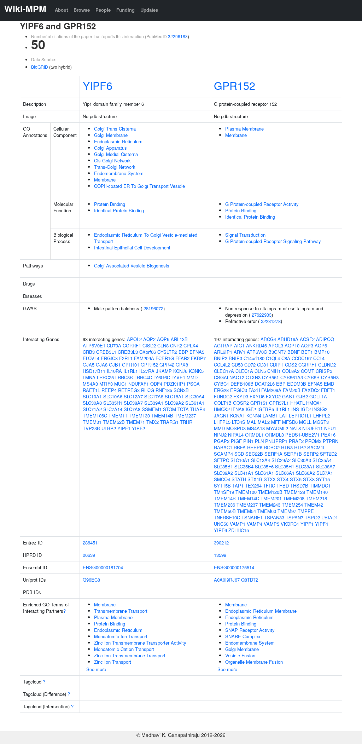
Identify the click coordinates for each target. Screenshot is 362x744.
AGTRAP (223, 345)
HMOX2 (222, 409)
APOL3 (275, 345)
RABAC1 (223, 447)
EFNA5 (196, 351)
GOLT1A (318, 396)
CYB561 (270, 377)
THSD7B (299, 485)
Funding (125, 9)
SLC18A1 (174, 396)
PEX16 (328, 434)
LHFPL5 (222, 422)
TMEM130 (139, 415)
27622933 (262, 314)
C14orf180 (254, 358)
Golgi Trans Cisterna (115, 128)
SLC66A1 (284, 472)
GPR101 (130, 364)
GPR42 (166, 364)
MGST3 (321, 422)
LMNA (89, 377)
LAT (283, 415)
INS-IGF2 (301, 409)
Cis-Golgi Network (112, 160)
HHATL (297, 402)
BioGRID (39, 67)
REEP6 (254, 447)
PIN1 (248, 441)
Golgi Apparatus (110, 147)
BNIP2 (220, 358)
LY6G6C (161, 377)
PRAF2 (296, 441)
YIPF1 (123, 428)
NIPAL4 (236, 434)
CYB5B (312, 377)
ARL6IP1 (223, 351)
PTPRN (330, 441)
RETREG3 (129, 390)
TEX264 (253, 485)
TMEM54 (246, 511)
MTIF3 (106, 383)
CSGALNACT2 (229, 377)
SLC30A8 (92, 402)
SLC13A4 (260, 460)
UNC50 (221, 523)
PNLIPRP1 (276, 441)
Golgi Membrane (111, 135)
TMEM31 (92, 422)
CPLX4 (190, 345)
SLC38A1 (305, 466)
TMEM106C (95, 415)
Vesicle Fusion (240, 655)
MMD (192, 377)
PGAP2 (221, 441)
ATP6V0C (257, 351)
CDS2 (291, 364)
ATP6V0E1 (94, 345)
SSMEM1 (152, 409)
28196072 (153, 308)
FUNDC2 (223, 396)
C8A (285, 358)
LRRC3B (124, 377)
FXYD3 (240, 396)
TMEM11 (118, 415)
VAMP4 (254, 523)
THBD (282, 485)
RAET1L (91, 390)
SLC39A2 (174, 402)
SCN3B (181, 390)
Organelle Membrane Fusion (254, 661)
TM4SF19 (224, 492)
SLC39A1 (153, 402)
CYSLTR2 (167, 351)
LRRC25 (105, 377)
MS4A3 (90, 383)
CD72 (250, 364)
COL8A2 (290, 371)
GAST (288, 396)
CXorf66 (147, 351)
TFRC (269, 485)
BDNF (293, 351)
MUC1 (120, 383)
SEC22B (254, 453)
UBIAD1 (329, 517)
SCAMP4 (223, 453)
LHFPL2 (321, 415)
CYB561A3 (291, 377)
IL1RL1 (130, 371)
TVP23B (91, 428)
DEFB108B (241, 383)
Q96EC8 (91, 579)
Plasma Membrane (244, 128)
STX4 (282, 479)
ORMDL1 (254, 434)
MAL (251, 422)
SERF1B (293, 453)
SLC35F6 (264, 466)
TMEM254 (292, 504)
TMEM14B (162, 415)
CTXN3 (253, 377)
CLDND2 (327, 364)
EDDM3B (296, 383)
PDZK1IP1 (175, 383)
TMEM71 (135, 422)
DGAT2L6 (265, 383)
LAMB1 (270, 415)
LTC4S (238, 422)
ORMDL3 (274, 434)
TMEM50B (225, 511)
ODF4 (156, 383)
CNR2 (176, 345)
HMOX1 (314, 402)
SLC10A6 (112, 396)
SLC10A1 (92, 396)
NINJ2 (220, 434)
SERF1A (273, 453)
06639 (89, 555)
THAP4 (197, 409)
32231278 (271, 321)
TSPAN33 (274, 517)
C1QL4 (273, 358)
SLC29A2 (281, 460)
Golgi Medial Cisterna (116, 154)
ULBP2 (108, 428)
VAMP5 (271, 523)
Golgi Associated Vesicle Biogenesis (131, 265)
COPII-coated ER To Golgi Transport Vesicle (139, 186)
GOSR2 (241, 402)
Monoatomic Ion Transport (120, 636)
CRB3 (89, 351)
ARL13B (179, 339)
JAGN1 (221, 415)
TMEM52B (114, 422)
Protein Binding (109, 204)
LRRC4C (143, 377)
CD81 (262, 364)
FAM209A (144, 358)
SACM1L (316, 447)
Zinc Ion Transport (112, 661)
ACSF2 (307, 339)
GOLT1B (223, 402)
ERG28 (221, 390)
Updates (149, 9)
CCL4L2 (222, 364)
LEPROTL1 (300, 415)
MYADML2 (277, 428)
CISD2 (149, 345)
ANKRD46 (256, 345)
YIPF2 (138, 428)
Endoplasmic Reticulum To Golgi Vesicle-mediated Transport (145, 237)
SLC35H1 (112, 402)
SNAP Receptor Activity (250, 630)
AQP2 (149, 339)
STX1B (254, 479)
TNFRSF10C (227, 517)
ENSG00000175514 (234, 567)
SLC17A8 (153, 396)
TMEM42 (313, 504)
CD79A (114, 345)
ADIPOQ (325, 339)
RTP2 (300, 447)
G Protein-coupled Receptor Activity (262, 204)
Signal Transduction (245, 234)
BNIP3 (235, 358)
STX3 (269, 479)
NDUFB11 (312, 428)
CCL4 (319, 358)
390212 (221, 542)
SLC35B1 (223, 466)
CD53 (237, 364)
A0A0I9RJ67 (227, 579)
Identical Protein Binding (119, 210)
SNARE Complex (243, 636)
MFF (276, 422)
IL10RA (114, 371)
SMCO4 (222, 479)
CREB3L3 (128, 351)
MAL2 (264, 422)
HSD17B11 (94, 371)
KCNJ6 (180, 371)
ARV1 (239, 351)
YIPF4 (321, 523)
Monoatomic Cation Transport (124, 649)
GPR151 (259, 402)
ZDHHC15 (238, 530)
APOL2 (134, 339)
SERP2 (311, 453)
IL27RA (146, 371)
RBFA (240, 447)
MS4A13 (256, 428)
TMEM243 (269, 504)
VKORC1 (290, 523)
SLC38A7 (133, 402)
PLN (259, 441)
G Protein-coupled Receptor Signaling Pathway (273, 241)
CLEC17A (224, 371)
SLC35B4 (243, 466)
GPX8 (182, 364)
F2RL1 (126, 358)
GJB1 (115, 364)
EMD (329, 383)
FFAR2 (182, 358)
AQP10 (292, 345)
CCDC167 (302, 358)
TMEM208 (293, 498)
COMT (307, 371)
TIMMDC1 (320, 485)
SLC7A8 (132, 409)
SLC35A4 (322, 460)
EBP (183, 351)
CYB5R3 (330, 377)
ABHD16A (288, 339)
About (61, 9)
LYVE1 (178, 377)
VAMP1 (237, 523)
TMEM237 (185, 415)
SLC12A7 (133, 396)
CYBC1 (221, 383)
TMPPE (306, 511)
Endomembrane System (119, 173)
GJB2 (302, 396)
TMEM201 (271, 498)
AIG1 (239, 345)
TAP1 (238, 485)
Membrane (105, 179)
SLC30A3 (301, 460)
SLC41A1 (243, 472)
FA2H (254, 390)
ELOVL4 (91, 358)
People (103, 9)
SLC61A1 (194, 402)
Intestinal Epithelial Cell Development (132, 247)
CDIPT (277, 364)
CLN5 (260, 371)
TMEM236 (224, 504)
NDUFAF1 (138, 383)
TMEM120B (270, 492)
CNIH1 (274, 371)
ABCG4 (268, 339)
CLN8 (163, 345)
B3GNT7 (277, 351)
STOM (169, 409)
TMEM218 (316, 498)
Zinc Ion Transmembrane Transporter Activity (140, 642)
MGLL (305, 422)
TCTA (183, 409)
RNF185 (164, 390)
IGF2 (251, 409)
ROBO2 (272, 447)
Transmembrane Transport (120, 610)
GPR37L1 (279, 402)
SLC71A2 (92, 409)
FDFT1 (328, 390)
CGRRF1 (132, 345)
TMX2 (152, 422)
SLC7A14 (112, 409)
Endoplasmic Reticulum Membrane (261, 610)
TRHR (186, 422)
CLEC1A (244, 371)
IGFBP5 (265, 409)
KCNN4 (253, 415)
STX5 (296, 479)
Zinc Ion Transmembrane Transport (129, 655)
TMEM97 (287, 511)
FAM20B (291, 390)
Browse (82, 9)
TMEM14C (248, 498)
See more (96, 669)
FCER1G (165, 358)
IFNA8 (237, 409)
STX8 (309, 479)
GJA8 (101, 364)
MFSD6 (290, 422)
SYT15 (323, 479)
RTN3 (287, 447)
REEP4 (109, 390)
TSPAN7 (294, 517)
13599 (220, 555)
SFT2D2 (328, 453)
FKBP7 (198, 358)
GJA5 (88, 364)
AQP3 (307, 345)
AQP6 (163, 339)
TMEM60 (266, 511)
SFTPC (221, 460)
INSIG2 (319, 409)
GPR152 (234, 85)
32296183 (178, 36)
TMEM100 (246, 492)
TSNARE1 (252, 517)
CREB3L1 (106, 351)
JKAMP (164, 371)
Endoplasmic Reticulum (118, 141)
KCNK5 (196, 371)
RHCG (147, 390)
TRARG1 (169, 422)
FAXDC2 (311, 390)
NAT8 (295, 428)
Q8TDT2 (249, 579)
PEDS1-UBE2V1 (302, 434)
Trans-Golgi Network (114, 166)
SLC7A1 (324, 472)
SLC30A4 (194, 396)
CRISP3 (324, 371)
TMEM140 (317, 492)
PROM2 (313, 441)
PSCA (193, 383)
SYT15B (222, 485)
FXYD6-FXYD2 (265, 396)
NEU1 (330, 428)
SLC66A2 (305, 472)
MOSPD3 (236, 428)
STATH (239, 479)
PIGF (236, 441)
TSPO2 (312, 517)
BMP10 (321, 351)
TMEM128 (294, 492)
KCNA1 (237, 415)
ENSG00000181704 (103, 567)
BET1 (307, 351)
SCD (239, 453)
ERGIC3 (109, 358)
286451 (90, 542)
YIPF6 (97, 85)
